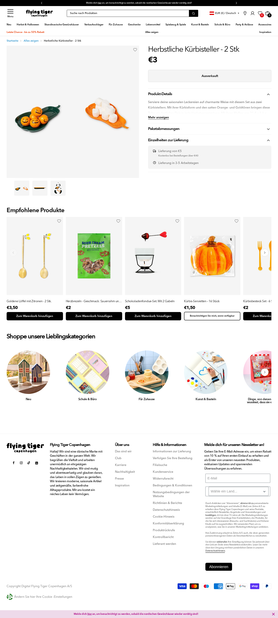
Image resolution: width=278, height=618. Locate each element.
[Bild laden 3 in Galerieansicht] (58, 188)
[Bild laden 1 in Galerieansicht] (21, 188)
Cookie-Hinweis (163, 517)
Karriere (120, 465)
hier (99, 3)
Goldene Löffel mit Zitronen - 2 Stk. (29, 301)
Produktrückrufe (164, 530)
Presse (119, 479)
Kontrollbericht (163, 537)
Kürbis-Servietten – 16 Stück (202, 301)
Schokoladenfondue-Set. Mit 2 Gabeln (150, 301)
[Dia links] (13, 372)
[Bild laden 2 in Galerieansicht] (39, 188)
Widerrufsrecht (163, 479)
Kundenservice (163, 472)
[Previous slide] (13, 252)
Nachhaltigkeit (125, 472)
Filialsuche (160, 465)
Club (118, 458)
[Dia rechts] (265, 372)
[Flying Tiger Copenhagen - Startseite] (25, 448)
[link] (245, 13)
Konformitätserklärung (168, 524)
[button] (10, 13)
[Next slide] (265, 252)
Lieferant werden (164, 544)
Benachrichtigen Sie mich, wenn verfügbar (212, 316)
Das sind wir (123, 451)
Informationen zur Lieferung (172, 451)
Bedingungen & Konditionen (172, 486)
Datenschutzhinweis (166, 510)
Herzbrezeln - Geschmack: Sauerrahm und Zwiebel (93, 301)
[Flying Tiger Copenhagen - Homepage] (39, 13)
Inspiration (122, 486)
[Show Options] (264, 491)
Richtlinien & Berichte (167, 503)
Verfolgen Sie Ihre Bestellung (172, 458)
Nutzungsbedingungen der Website (171, 494)
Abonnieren (218, 567)
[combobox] (239, 491)
